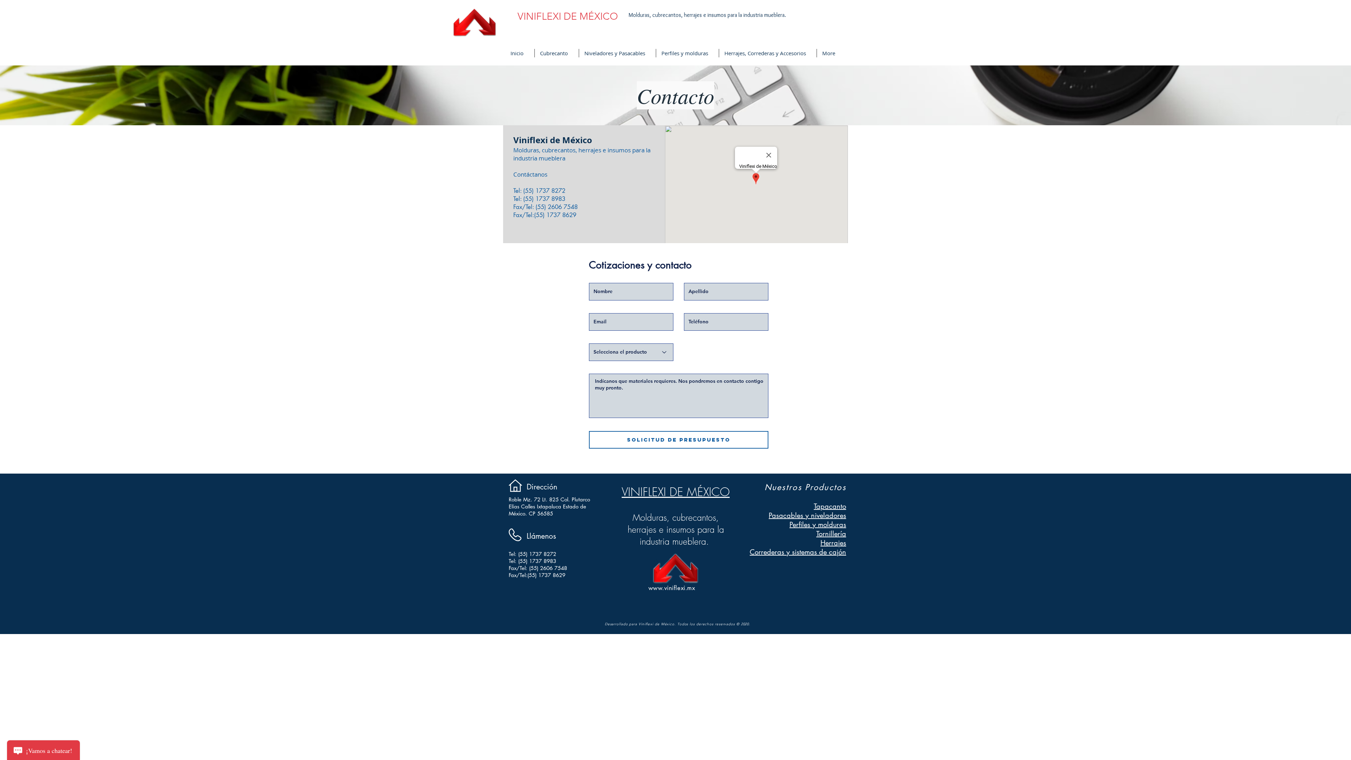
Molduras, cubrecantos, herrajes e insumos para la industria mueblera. (708, 15)
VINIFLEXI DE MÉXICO (676, 492)
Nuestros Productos (805, 487)
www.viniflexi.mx (671, 588)
